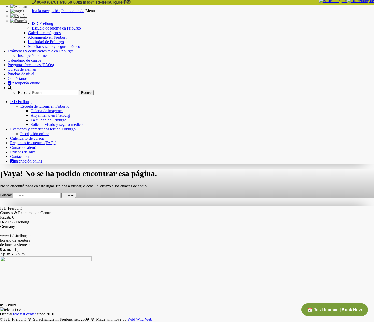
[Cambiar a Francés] (18, 21)
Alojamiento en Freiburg (47, 37)
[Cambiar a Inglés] (17, 11)
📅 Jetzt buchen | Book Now (335, 310)
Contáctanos (17, 78)
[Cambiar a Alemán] (18, 6)
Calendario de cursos (24, 60)
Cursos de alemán (22, 69)
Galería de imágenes (44, 33)
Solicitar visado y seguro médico (54, 46)
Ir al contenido (72, 11)
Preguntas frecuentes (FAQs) (31, 65)
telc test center (24, 314)
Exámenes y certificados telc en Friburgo (40, 51)
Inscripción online (32, 55)
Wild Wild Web (139, 319)
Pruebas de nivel (21, 74)
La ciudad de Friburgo (46, 42)
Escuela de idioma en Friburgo (56, 28)
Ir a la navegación (46, 11)
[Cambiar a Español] (18, 15)
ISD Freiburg (42, 23)
